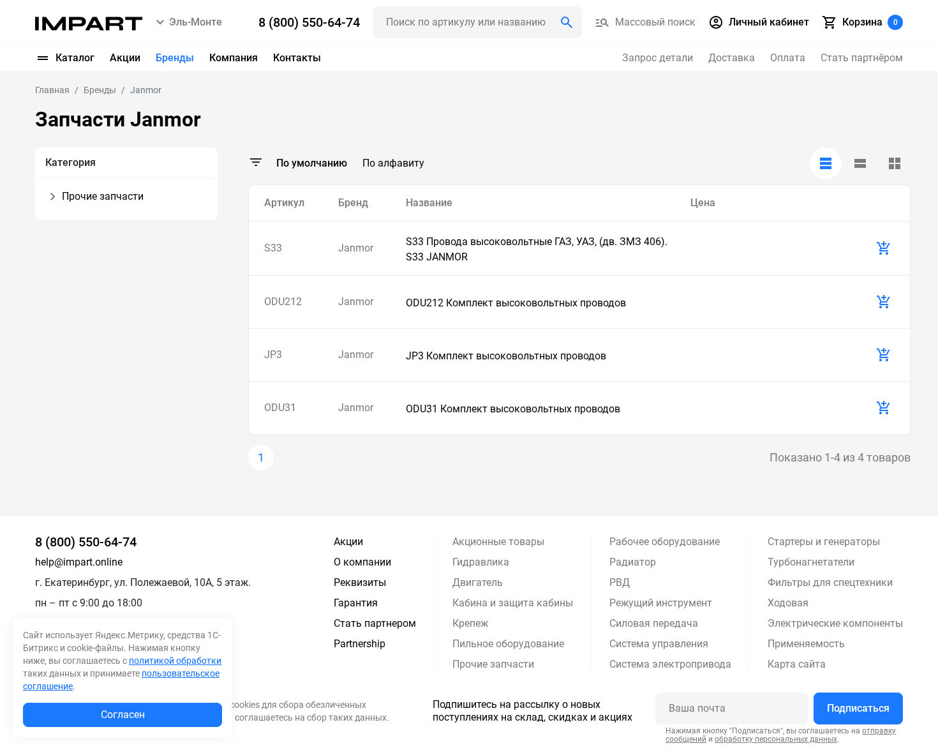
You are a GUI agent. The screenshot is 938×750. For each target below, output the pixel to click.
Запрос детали (657, 58)
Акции (125, 58)
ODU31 (280, 407)
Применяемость (806, 644)
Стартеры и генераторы (824, 542)
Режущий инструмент (660, 603)
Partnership (359, 644)
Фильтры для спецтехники (830, 582)
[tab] (826, 163)
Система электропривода (670, 664)
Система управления (658, 644)
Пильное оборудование (508, 644)
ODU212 (283, 302)
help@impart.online (79, 562)
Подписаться (858, 708)
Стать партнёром (862, 58)
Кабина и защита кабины (512, 603)
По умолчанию (311, 163)
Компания (233, 58)
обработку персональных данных (776, 739)
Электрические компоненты (835, 623)
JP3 (273, 355)
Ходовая (788, 603)
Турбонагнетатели (811, 562)
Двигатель (477, 582)
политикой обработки (175, 661)
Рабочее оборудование (664, 542)
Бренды (175, 58)
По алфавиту (393, 163)
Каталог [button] (75, 58)
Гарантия (356, 603)
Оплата (787, 58)
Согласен (123, 715)
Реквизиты (360, 582)
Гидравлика (480, 562)
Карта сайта (797, 664)
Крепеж (470, 623)
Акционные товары (498, 542)
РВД (619, 582)
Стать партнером (375, 623)
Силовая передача (653, 623)
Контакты (297, 58)
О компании (362, 562)
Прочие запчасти (493, 664)
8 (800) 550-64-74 (86, 542)
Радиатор (632, 562)
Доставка (731, 58)
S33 (273, 248)
